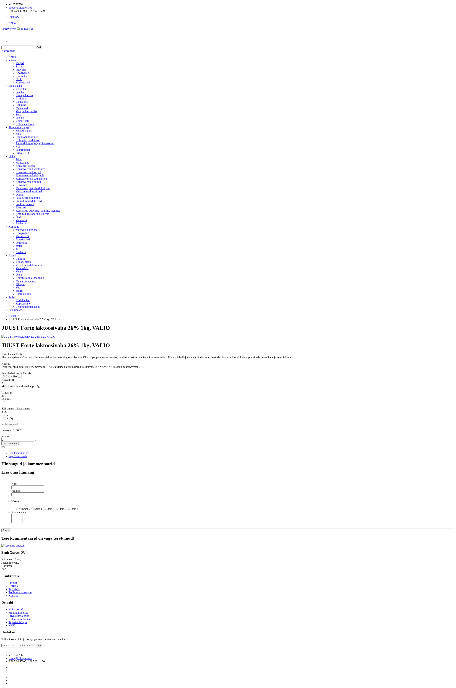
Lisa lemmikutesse (19, 453)
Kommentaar (18, 512)
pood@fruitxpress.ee (20, 7)
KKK (12, 625)
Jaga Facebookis (18, 456)
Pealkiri (15, 490)
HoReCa (14, 585)
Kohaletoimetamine (19, 619)
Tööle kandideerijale (20, 592)
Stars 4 (38, 508)
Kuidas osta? (16, 609)
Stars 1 (74, 508)
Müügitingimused (18, 612)
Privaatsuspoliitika (19, 615)
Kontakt (13, 595)
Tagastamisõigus (18, 622)
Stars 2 (62, 508)
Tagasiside (14, 589)
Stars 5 (26, 508)
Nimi (14, 483)
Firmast (13, 582)
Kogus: (5, 436)
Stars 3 (50, 508)
